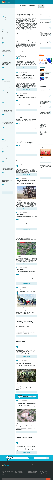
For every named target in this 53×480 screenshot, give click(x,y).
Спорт (33, 463)
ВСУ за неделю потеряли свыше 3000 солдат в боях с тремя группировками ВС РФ (26, 235)
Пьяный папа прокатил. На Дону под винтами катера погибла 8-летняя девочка (7, 104)
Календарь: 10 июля (20, 341)
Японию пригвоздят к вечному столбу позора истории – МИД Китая (45, 166)
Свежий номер (21, 463)
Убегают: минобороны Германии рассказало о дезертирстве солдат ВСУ (7, 12)
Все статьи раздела (7, 192)
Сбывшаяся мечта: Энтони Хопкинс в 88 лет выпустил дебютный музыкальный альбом (7, 31)
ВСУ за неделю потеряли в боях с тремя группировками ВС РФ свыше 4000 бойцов (26, 403)
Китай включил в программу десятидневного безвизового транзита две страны (6, 147)
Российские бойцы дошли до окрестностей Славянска (26, 181)
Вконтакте (46, 463)
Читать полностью (26, 67)
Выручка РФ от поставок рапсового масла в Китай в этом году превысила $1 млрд (7, 18)
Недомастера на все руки (44, 107)
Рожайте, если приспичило (32, 6)
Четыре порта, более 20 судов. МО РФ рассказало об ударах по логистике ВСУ (25, 322)
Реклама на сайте (40, 463)
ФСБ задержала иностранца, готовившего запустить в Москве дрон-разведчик (6, 174)
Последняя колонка (20, 95)
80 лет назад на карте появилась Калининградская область (23, 116)
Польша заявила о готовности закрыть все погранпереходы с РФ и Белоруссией (7, 25)
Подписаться (47, 458)
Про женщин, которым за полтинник (24, 437)
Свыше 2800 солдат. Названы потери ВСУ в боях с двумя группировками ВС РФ (7, 123)
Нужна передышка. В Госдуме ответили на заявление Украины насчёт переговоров (6, 63)
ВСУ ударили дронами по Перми (6, 158)
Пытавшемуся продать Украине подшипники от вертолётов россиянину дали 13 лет (26, 75)
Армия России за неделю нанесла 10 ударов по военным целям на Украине (7, 116)
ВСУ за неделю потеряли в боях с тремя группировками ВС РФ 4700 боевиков (7, 129)
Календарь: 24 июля (20, 138)
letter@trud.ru (31, 477)
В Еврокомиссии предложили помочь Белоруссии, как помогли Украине (45, 102)
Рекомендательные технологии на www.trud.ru (41, 466)
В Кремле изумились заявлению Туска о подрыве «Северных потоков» (6, 92)
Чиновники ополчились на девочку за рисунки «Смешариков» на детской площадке (7, 69)
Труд (19, 58)
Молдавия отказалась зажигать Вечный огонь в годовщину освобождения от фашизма (6, 44)
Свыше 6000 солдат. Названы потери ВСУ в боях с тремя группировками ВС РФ (26, 363)
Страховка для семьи (21, 160)
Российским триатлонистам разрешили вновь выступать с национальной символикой (6, 51)
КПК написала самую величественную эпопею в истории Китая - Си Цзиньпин (45, 160)
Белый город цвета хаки (21, 289)
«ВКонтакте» (19, 200)
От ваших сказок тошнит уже (22, 6)
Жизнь (17, 51)
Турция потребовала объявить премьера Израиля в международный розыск (7, 38)
